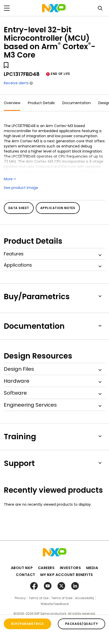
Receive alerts (16, 83)
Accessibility (84, 598)
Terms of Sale (61, 598)
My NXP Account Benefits (66, 574)
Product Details (41, 102)
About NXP (22, 567)
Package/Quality (81, 624)
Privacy (20, 598)
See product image (21, 187)
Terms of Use (38, 598)
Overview (12, 102)
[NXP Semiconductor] (54, 8)
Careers (46, 567)
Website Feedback (55, 604)
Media (92, 567)
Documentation (76, 102)
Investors (70, 567)
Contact (25, 574)
